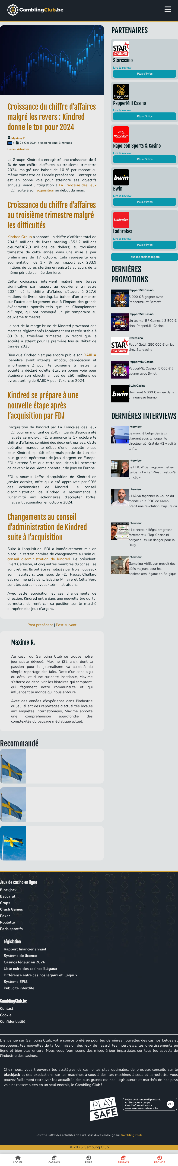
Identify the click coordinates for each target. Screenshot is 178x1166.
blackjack (12, 1074)
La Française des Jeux (77, 185)
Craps (5, 902)
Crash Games (11, 909)
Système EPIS (16, 981)
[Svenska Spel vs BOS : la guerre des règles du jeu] (52, 843)
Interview (135, 427)
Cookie (6, 1015)
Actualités (23, 149)
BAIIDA (90, 355)
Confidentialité (12, 1021)
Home (11, 149)
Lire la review (122, 68)
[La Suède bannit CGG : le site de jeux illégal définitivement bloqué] (52, 804)
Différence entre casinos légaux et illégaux (40, 975)
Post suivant (66, 625)
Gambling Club (131, 1135)
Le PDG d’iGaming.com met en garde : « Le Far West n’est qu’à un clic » (152, 472)
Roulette (7, 922)
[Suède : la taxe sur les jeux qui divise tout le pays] (52, 766)
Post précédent (40, 625)
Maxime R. (18, 138)
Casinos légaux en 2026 (24, 962)
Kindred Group (19, 236)
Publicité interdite (19, 988)
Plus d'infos (145, 74)
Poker (5, 915)
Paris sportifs (11, 928)
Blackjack (8, 889)
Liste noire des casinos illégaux (30, 968)
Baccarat (7, 896)
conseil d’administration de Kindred (38, 559)
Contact (6, 1008)
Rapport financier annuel (25, 949)
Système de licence (20, 955)
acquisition (45, 190)
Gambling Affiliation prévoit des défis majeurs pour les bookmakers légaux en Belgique (153, 568)
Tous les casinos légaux (144, 257)
